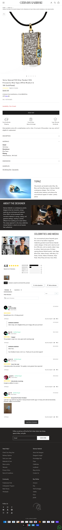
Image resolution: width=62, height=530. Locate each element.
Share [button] (7, 318)
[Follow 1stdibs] (3, 513)
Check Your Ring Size (8, 452)
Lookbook (35, 467)
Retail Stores (6, 489)
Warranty (5, 467)
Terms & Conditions (8, 473)
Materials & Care (7, 461)
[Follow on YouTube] (3, 510)
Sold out (31, 113)
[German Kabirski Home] (42, 507)
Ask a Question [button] (39, 285)
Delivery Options (7, 455)
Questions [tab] (17, 290)
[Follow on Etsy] (12, 510)
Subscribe (43, 438)
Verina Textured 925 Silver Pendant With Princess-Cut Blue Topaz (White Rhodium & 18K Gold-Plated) (28, 9)
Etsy (34, 486)
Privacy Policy (6, 470)
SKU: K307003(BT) (7, 99)
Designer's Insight (37, 455)
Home (4, 7)
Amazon (35, 483)
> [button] (31, 422)
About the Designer (38, 452)
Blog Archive (36, 470)
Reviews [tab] (7, 290)
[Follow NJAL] (7, 513)
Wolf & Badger (37, 489)
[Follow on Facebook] (3, 507)
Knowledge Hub (37, 458)
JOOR (34, 498)
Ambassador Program (8, 486)
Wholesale (5, 492)
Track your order (7, 458)
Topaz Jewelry (15, 169)
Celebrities (36, 464)
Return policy (6, 464)
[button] (55, 318)
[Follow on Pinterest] (12, 507)
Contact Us (36, 473)
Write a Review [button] (53, 285)
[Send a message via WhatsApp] (59, 527)
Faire (34, 495)
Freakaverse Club (7, 483)
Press (34, 461)
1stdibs (35, 492)
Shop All (10, 7)
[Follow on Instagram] (7, 507)
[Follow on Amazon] (7, 510)
